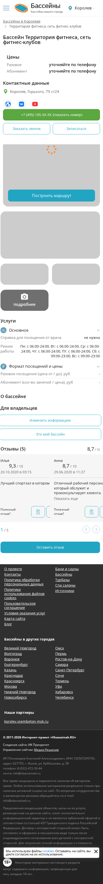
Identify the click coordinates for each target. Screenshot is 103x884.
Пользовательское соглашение (20, 605)
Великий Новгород (20, 648)
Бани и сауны (67, 569)
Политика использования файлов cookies (24, 593)
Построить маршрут (51, 195)
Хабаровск (64, 692)
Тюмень (62, 681)
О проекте (13, 569)
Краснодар (13, 675)
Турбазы (62, 580)
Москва (10, 686)
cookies (48, 851)
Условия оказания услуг (24, 613)
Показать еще (66, 498)
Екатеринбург (16, 664)
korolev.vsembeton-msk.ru (26, 721)
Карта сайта (14, 618)
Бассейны (63, 574)
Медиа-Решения (46, 750)
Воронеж (12, 659)
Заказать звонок (27, 128)
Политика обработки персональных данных (24, 582)
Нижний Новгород (20, 692)
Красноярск (14, 681)
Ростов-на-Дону (68, 659)
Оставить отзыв (50, 547)
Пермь (60, 653)
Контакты (12, 574)
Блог (8, 624)
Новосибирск (15, 697)
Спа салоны (65, 585)
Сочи (59, 675)
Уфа (58, 686)
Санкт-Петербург (69, 670)
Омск (59, 648)
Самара (61, 664)
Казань (10, 670)
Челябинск (64, 697)
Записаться (76, 128)
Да (38, 511)
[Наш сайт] (8, 104)
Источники (64, 591)
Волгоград (13, 653)
